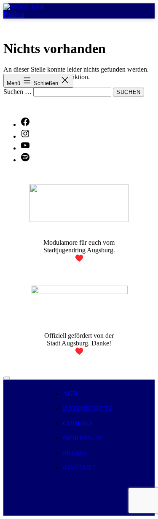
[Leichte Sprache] (6, 378)
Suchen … (17, 91)
